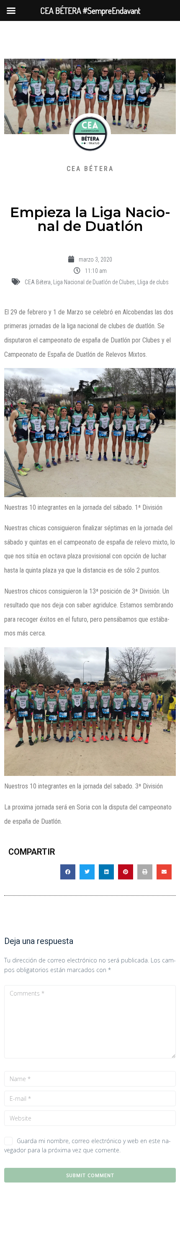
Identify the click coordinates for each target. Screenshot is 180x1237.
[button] (67, 871)
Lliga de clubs (153, 282)
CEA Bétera (38, 282)
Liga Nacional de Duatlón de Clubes (94, 282)
